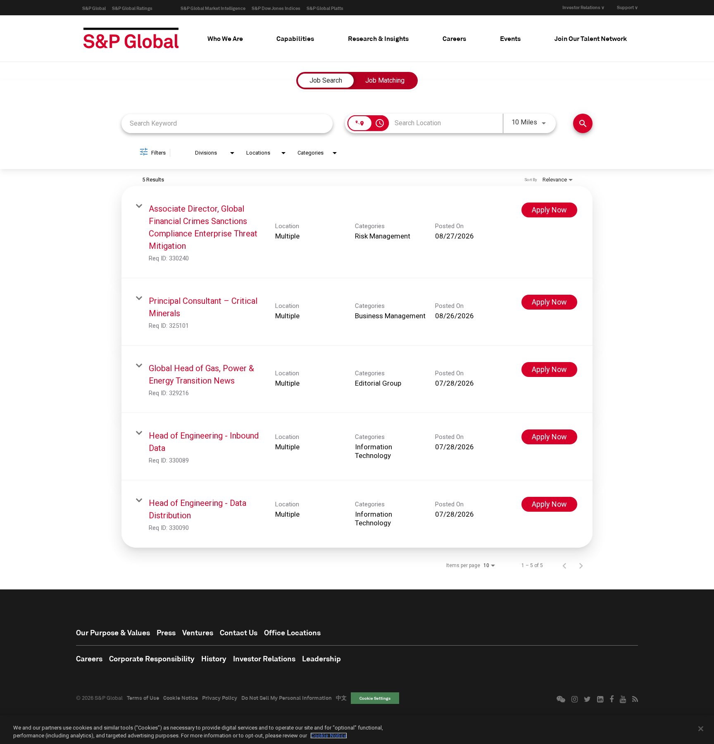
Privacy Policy (219, 697)
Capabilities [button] (295, 38)
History (213, 658)
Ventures (197, 632)
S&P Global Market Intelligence (213, 8)
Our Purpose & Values (113, 632)
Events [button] (510, 38)
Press (166, 632)
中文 (341, 697)
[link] (357, 232)
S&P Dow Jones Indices (276, 8)
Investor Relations (264, 658)
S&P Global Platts (325, 8)
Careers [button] (454, 38)
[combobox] (227, 123)
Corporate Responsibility (152, 658)
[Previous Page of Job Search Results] (564, 565)
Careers (89, 658)
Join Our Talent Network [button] (591, 38)
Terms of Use (143, 697)
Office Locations (292, 632)
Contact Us (238, 632)
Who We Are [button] (225, 38)
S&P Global (94, 8)
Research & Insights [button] (378, 38)
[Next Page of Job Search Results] (581, 565)
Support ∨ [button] (627, 7)
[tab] (225, 38)
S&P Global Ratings (132, 8)
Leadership (321, 658)
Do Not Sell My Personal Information (286, 697)
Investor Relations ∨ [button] (583, 7)
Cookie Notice (180, 697)
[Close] (701, 729)
